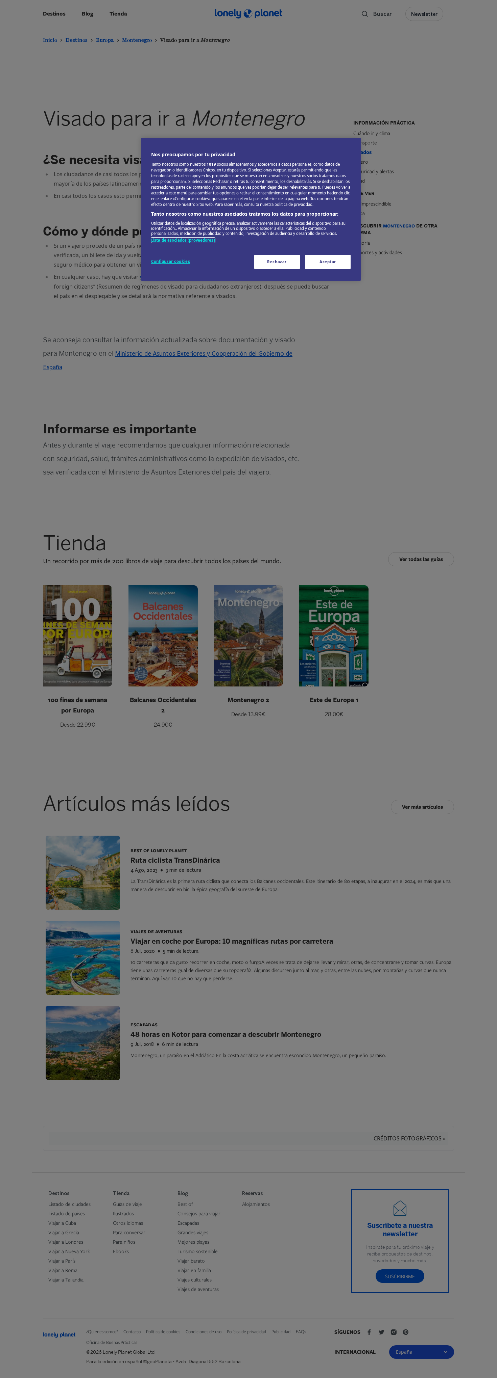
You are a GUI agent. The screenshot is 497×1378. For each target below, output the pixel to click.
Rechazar (277, 261)
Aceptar (328, 261)
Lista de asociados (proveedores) (183, 240)
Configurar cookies (170, 261)
